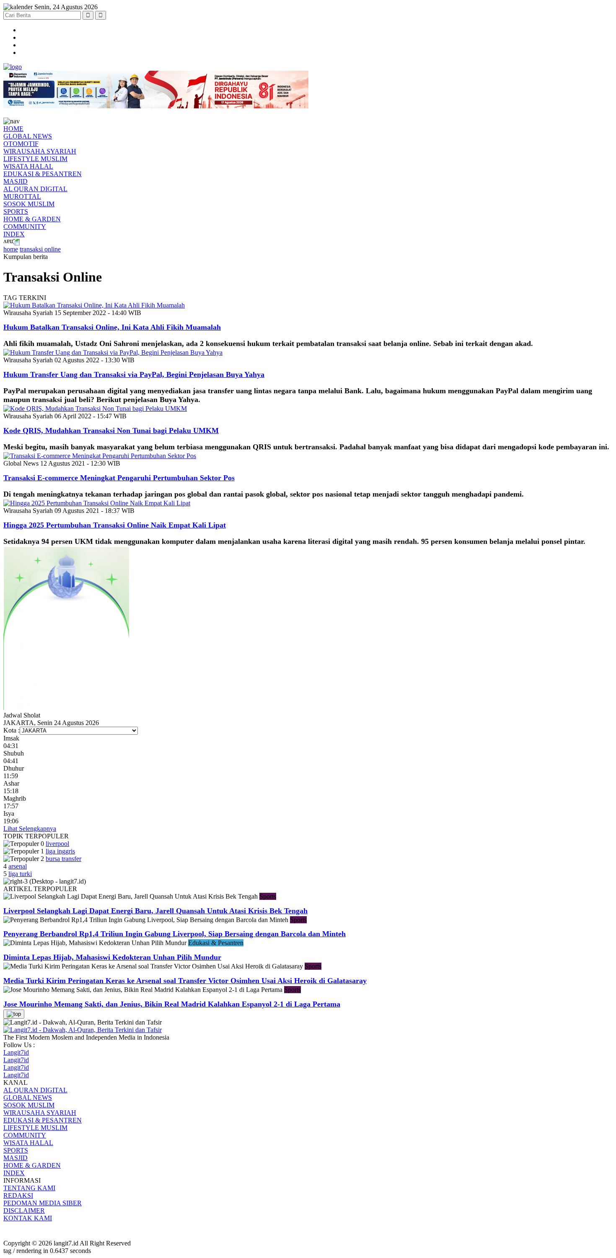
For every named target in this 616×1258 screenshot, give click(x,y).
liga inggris (60, 851)
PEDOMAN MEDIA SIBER (42, 1203)
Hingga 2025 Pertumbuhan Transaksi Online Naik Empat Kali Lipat (114, 525)
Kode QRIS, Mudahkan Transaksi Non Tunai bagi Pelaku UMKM (111, 430)
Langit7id (16, 1052)
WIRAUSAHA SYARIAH (39, 151)
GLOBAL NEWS (27, 136)
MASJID (15, 181)
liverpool (57, 843)
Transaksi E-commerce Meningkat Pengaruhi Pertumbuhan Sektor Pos (119, 478)
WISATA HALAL (28, 166)
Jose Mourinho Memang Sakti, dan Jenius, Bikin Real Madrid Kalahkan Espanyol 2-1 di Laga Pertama (171, 1004)
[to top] (13, 1014)
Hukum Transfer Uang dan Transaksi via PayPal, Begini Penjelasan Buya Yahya (133, 374)
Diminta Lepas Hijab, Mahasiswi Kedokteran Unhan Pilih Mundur (112, 957)
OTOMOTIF (21, 143)
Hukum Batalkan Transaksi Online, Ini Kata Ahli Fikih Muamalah (112, 327)
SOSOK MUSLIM (28, 204)
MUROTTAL (22, 196)
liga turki (20, 873)
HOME (13, 128)
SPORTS (15, 211)
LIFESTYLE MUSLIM (35, 158)
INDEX (14, 234)
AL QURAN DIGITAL (35, 188)
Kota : (11, 730)
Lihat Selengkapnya (29, 828)
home (10, 249)
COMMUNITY (24, 226)
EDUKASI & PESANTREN (42, 173)
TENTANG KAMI (29, 1187)
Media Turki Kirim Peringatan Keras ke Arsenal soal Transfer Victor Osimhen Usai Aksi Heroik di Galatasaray (185, 980)
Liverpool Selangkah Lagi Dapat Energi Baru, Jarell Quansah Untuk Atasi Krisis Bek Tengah (155, 911)
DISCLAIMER (24, 1210)
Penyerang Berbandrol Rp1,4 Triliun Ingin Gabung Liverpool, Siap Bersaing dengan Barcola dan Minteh (174, 934)
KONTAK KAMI (27, 1218)
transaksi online (40, 249)
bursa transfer (63, 858)
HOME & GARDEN (32, 219)
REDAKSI (18, 1195)
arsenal (17, 866)
